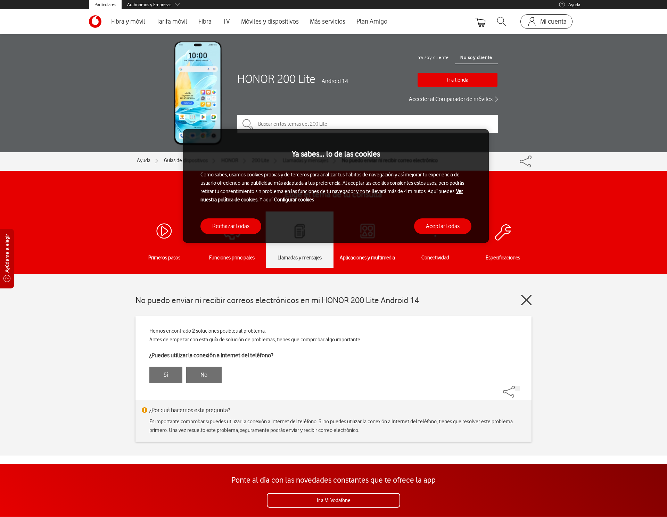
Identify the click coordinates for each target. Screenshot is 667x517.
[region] (336, 186)
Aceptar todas (443, 226)
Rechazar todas (230, 226)
